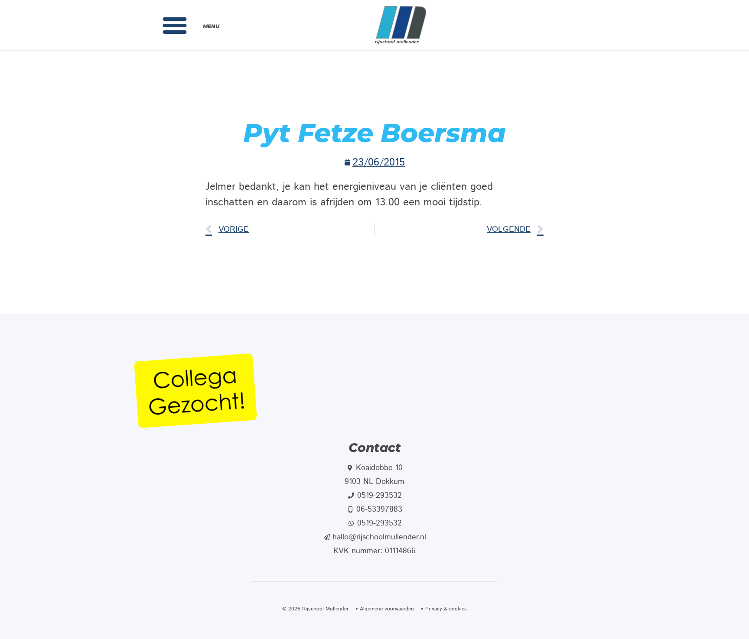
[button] (174, 25)
